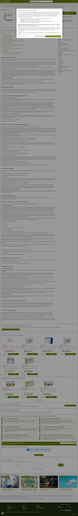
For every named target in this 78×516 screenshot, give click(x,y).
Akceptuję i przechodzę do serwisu (53, 36)
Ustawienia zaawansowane (22, 36)
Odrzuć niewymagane (39, 36)
